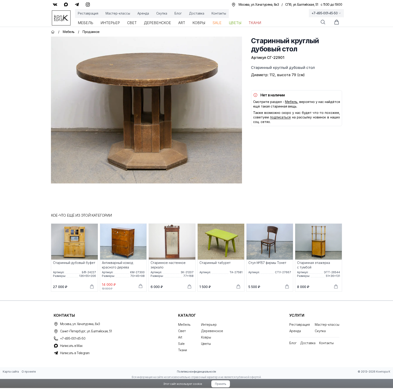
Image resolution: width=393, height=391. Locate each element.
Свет (132, 22)
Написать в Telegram (75, 353)
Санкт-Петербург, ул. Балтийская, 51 (86, 331)
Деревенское (157, 22)
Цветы (235, 22)
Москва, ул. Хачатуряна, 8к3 (80, 324)
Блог (178, 13)
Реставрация (88, 13)
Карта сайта (11, 371)
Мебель (85, 22)
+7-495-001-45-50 (325, 13)
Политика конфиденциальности (196, 371)
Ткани (255, 22)
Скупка (161, 13)
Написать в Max (71, 346)
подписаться (280, 117)
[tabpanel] (146, 110)
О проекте (29, 371)
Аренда (143, 13)
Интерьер (110, 22)
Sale (217, 22)
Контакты (219, 13)
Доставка (196, 13)
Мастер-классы (118, 13)
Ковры (198, 22)
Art (181, 22)
